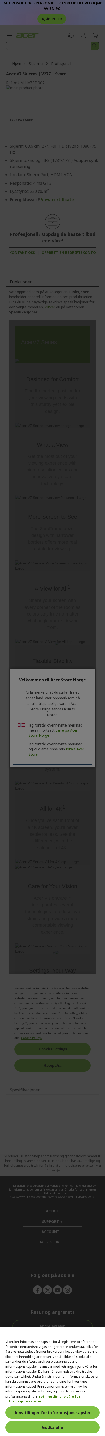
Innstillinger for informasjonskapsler (52, 1412)
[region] (52, 1381)
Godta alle (52, 1427)
